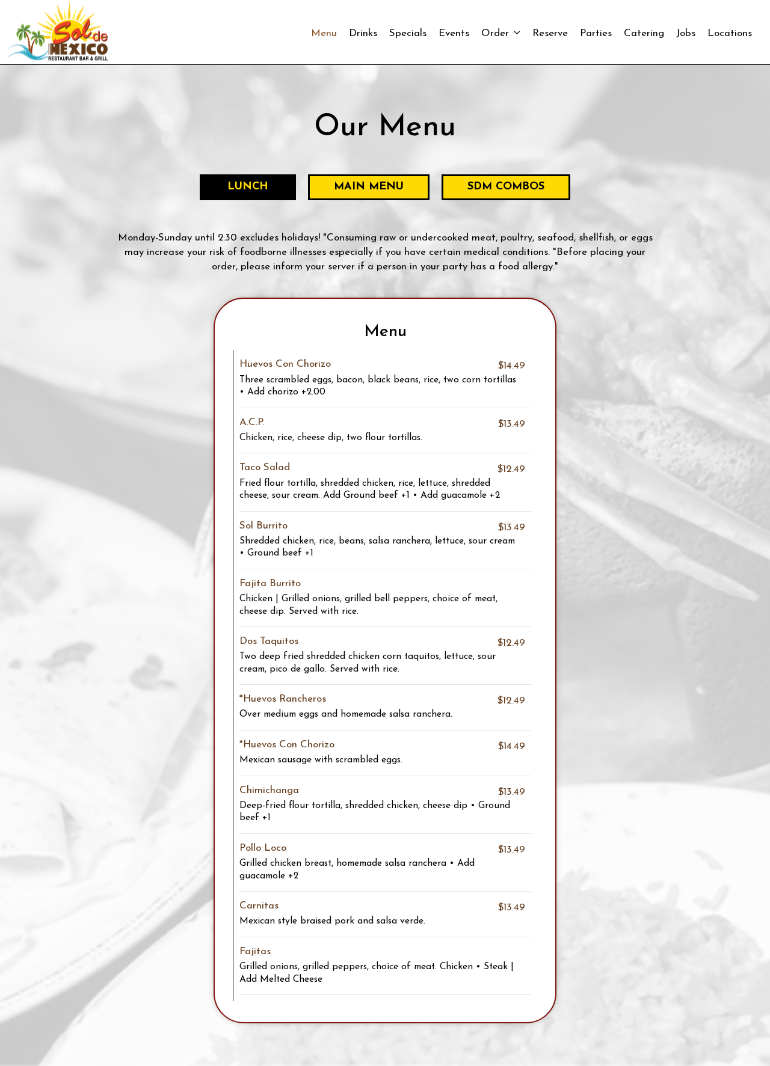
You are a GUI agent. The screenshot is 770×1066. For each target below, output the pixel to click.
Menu (324, 33)
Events (454, 33)
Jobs (685, 33)
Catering (644, 33)
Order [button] (496, 33)
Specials (408, 33)
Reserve (550, 33)
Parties (596, 33)
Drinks (363, 33)
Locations (729, 33)
